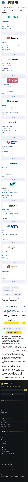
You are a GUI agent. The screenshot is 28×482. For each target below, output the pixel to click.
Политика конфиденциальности (16, 479)
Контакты (3, 458)
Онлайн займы (8, 328)
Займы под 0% (4, 436)
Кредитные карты (5, 428)
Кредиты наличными (5, 418)
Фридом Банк (6, 209)
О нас (2, 461)
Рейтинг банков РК (8, 290)
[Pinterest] (11, 464)
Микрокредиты (5, 431)
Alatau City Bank (6, 252)
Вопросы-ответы (4, 412)
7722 (3, 153)
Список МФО (4, 443)
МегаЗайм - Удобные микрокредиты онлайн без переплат (11, 311)
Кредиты (3, 416)
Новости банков (4, 408)
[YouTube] (5, 464)
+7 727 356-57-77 (5, 277)
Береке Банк (6, 105)
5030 (3, 112)
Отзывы (13, 33)
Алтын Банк (5, 271)
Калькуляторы (4, 455)
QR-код (18, 343)
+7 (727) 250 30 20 (14, 112)
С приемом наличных (13, 24)
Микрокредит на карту (6, 434)
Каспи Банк (5, 42)
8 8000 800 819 (10, 91)
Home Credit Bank (7, 126)
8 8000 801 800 (7, 49)
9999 (3, 49)
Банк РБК (5, 188)
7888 (3, 195)
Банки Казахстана (5, 403)
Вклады (2, 410)
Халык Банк (5, 21)
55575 (5, 91)
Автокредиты (4, 422)
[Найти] (25, 390)
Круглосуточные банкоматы (13, 294)
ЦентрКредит (6, 63)
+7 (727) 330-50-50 (8, 238)
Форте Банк (5, 84)
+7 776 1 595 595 (7, 216)
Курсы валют (4, 449)
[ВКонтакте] (2, 464)
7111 (3, 28)
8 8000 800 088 (9, 70)
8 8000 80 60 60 (7, 112)
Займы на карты (20, 328)
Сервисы (3, 447)
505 (3, 70)
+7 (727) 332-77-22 (8, 153)
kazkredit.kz (3, 476)
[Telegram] (8, 464)
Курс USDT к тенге (5, 451)
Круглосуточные (5, 26)
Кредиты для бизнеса (5, 426)
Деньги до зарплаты (5, 439)
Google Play (6, 394)
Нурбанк (4, 167)
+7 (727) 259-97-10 (8, 174)
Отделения (4, 30)
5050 (3, 238)
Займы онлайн (4, 437)
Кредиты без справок (5, 424)
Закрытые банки (4, 406)
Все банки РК (6, 287)
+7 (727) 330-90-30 (8, 195)
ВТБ (3, 230)
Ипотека (3, 420)
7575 (3, 91)
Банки (2, 400)
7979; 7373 (4, 132)
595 (3, 216)
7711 (3, 257)
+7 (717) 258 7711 (7, 257)
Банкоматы (4, 24)
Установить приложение (18, 394)
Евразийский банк (7, 146)
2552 (3, 174)
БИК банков (15, 287)
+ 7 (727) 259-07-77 (8, 28)
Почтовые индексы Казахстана (7, 453)
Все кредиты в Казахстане (14, 332)
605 (5, 70)
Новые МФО (3, 441)
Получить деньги (11, 323)
